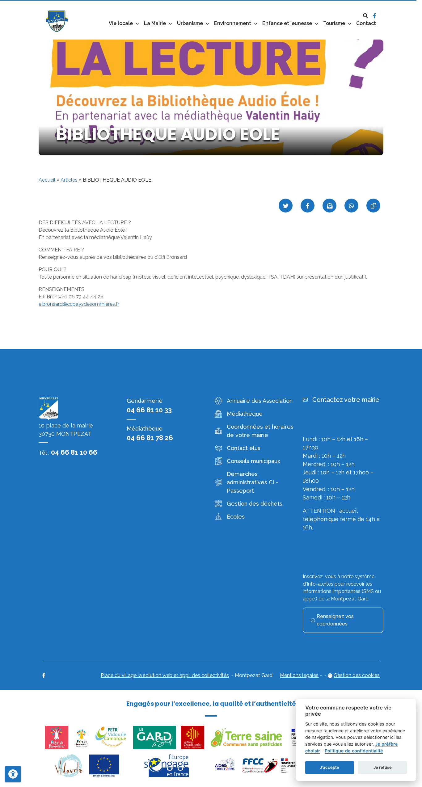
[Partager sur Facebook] (307, 206)
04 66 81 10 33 (149, 410)
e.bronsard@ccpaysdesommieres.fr (79, 304)
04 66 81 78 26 (150, 438)
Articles (69, 180)
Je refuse (382, 767)
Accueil (47, 180)
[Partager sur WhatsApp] (351, 206)
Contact (366, 23)
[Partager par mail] (329, 206)
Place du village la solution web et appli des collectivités (165, 675)
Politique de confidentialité (354, 750)
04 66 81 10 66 (74, 452)
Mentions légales (299, 675)
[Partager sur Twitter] (286, 206)
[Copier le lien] (373, 206)
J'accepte (329, 767)
